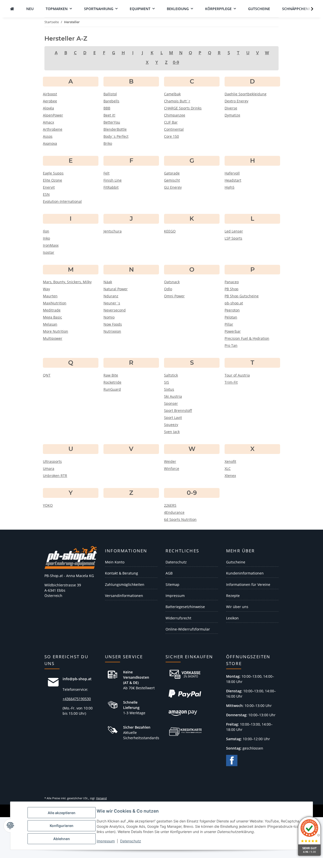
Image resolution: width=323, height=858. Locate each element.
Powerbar (233, 331)
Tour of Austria (237, 375)
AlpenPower (53, 115)
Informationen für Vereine (248, 584)
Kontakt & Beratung (121, 573)
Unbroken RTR (55, 475)
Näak (107, 281)
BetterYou (111, 122)
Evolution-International (62, 201)
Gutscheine (235, 562)
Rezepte (233, 595)
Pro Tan (231, 345)
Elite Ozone (52, 180)
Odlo (168, 289)
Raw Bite (110, 375)
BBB (106, 108)
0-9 (176, 62)
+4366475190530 (77, 698)
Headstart (233, 180)
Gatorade (172, 173)
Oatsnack (172, 281)
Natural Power (115, 289)
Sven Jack (172, 431)
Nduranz (110, 296)
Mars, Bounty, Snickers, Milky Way (67, 285)
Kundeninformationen (245, 573)
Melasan (50, 324)
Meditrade (52, 310)
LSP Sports (233, 238)
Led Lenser (234, 231)
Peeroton (232, 310)
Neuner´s (111, 303)
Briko (107, 143)
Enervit (49, 187)
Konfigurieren (61, 825)
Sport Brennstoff (178, 410)
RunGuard (112, 389)
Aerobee (50, 101)
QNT (46, 375)
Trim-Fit (231, 382)
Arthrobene (52, 129)
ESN (46, 194)
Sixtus (169, 389)
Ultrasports (52, 461)
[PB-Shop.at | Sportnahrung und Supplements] (12, 8)
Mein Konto (114, 562)
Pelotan (231, 317)
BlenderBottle (115, 129)
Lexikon (232, 618)
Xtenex (230, 475)
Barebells (111, 101)
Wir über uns (237, 606)
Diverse (231, 108)
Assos (47, 136)
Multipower (52, 338)
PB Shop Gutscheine (242, 296)
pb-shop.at (234, 303)
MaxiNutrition (54, 303)
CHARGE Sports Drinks (183, 108)
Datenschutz (130, 841)
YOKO (48, 505)
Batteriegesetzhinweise (185, 606)
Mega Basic (52, 317)
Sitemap (172, 584)
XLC (228, 468)
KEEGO (170, 231)
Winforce (171, 468)
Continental (174, 129)
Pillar (229, 324)
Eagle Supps (53, 173)
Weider (170, 461)
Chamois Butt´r (177, 101)
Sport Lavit (173, 417)
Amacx (48, 122)
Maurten (50, 296)
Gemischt (172, 180)
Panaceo (232, 281)
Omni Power (174, 296)
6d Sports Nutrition (180, 519)
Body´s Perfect (115, 136)
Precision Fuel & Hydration (247, 338)
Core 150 (171, 136)
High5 (229, 187)
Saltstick (171, 375)
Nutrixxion (112, 331)
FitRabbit (111, 187)
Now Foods (112, 324)
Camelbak (172, 94)
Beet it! (109, 115)
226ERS (170, 505)
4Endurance (174, 512)
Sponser (171, 403)
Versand (101, 798)
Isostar (48, 252)
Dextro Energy (236, 101)
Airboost (50, 94)
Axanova (50, 143)
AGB (169, 573)
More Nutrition (55, 331)
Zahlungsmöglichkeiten (124, 584)
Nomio (109, 317)
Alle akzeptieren (61, 813)
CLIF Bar (171, 122)
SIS (166, 382)
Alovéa (48, 108)
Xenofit (230, 461)
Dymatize (232, 115)
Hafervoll (232, 173)
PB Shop (231, 289)
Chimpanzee (174, 115)
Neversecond (114, 310)
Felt (106, 173)
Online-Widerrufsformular (188, 629)
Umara (48, 468)
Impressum (106, 841)
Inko (46, 238)
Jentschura (112, 231)
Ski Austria (173, 396)
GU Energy (173, 187)
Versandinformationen (124, 595)
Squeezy (171, 424)
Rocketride (112, 382)
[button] (309, 9)
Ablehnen (61, 839)
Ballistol (110, 94)
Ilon (46, 231)
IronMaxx (51, 245)
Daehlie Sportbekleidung (245, 94)
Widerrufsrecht (178, 618)
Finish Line (112, 180)
